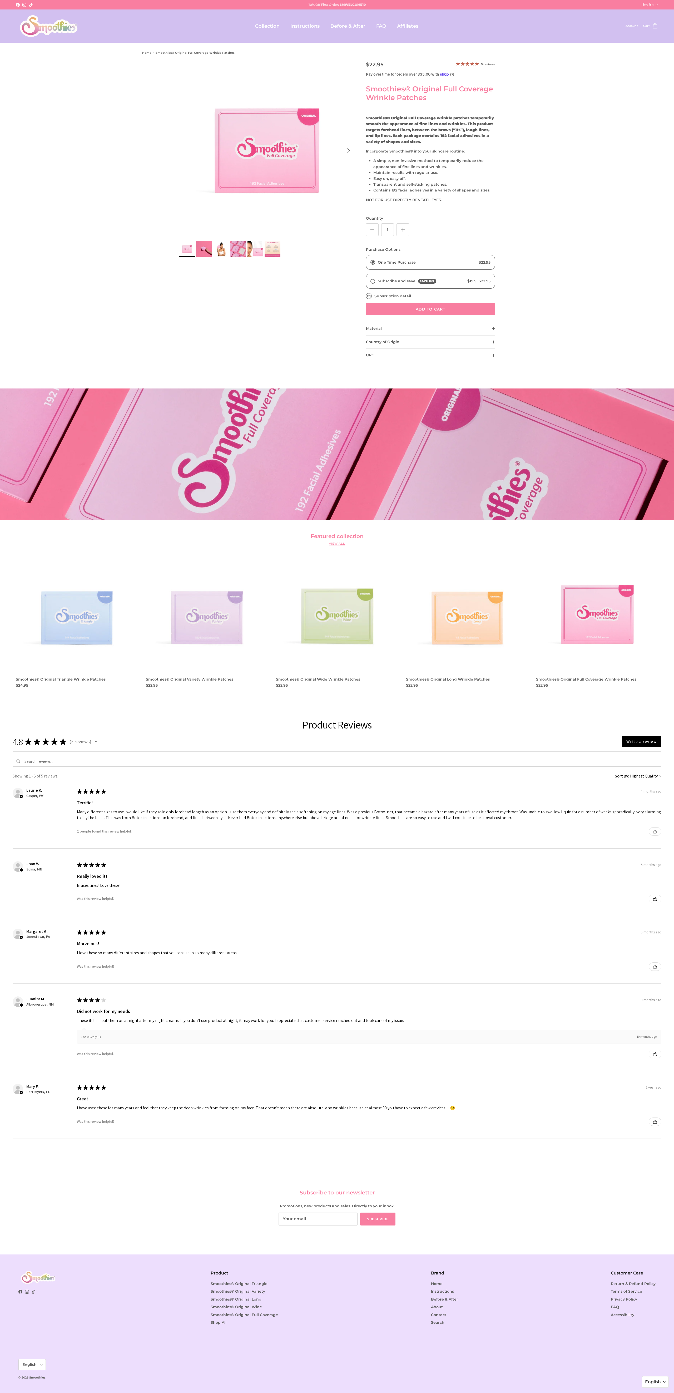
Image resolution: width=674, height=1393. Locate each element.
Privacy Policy (624, 1299)
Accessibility (622, 1314)
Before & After (347, 26)
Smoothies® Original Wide (236, 1307)
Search (437, 1322)
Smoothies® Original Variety (238, 1291)
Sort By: (622, 776)
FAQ (381, 26)
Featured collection (337, 536)
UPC (370, 355)
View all (337, 543)
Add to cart (430, 309)
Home (146, 53)
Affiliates (407, 26)
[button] (96, 742)
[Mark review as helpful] (655, 831)
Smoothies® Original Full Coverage (244, 1314)
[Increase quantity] (403, 229)
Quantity (374, 218)
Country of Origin (382, 341)
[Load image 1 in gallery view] (266, 148)
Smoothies (37, 1377)
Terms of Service (626, 1291)
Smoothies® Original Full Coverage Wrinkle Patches (195, 53)
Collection (267, 26)
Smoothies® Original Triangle (239, 1283)
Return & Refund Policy (633, 1283)
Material (374, 328)
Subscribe (378, 1219)
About (437, 1307)
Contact (438, 1314)
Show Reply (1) (91, 1037)
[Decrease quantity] (372, 229)
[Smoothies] (49, 26)
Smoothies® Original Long (236, 1299)
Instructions (305, 26)
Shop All (218, 1322)
